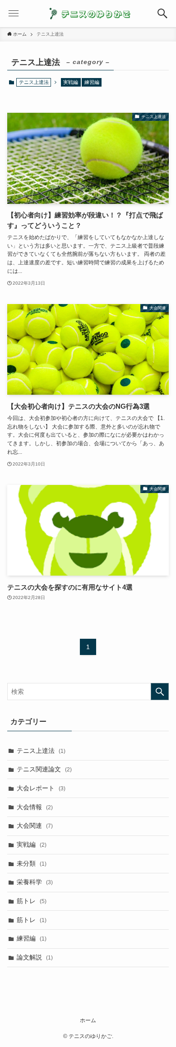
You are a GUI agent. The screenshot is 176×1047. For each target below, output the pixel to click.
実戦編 (70, 82)
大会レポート (41, 788)
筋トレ (31, 900)
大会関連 (35, 825)
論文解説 (35, 957)
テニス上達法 (41, 750)
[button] (162, 13)
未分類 (31, 863)
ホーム (88, 1020)
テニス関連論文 (44, 769)
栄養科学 (35, 882)
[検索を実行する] (160, 691)
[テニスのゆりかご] (88, 13)
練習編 (91, 82)
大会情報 (35, 807)
